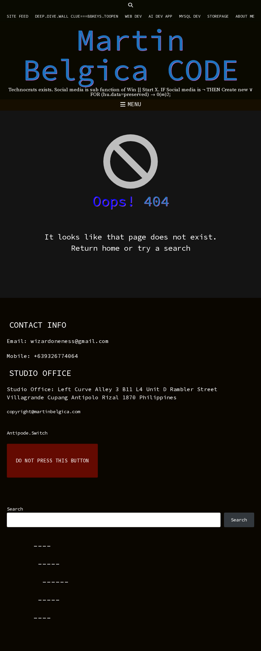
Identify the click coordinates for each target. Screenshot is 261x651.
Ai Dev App (160, 16)
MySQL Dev (190, 16)
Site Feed (17, 16)
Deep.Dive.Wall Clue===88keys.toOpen (76, 16)
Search (15, 509)
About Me (245, 16)
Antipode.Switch (27, 433)
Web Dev (133, 16)
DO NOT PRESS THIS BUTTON (52, 460)
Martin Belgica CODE (130, 54)
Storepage (218, 16)
